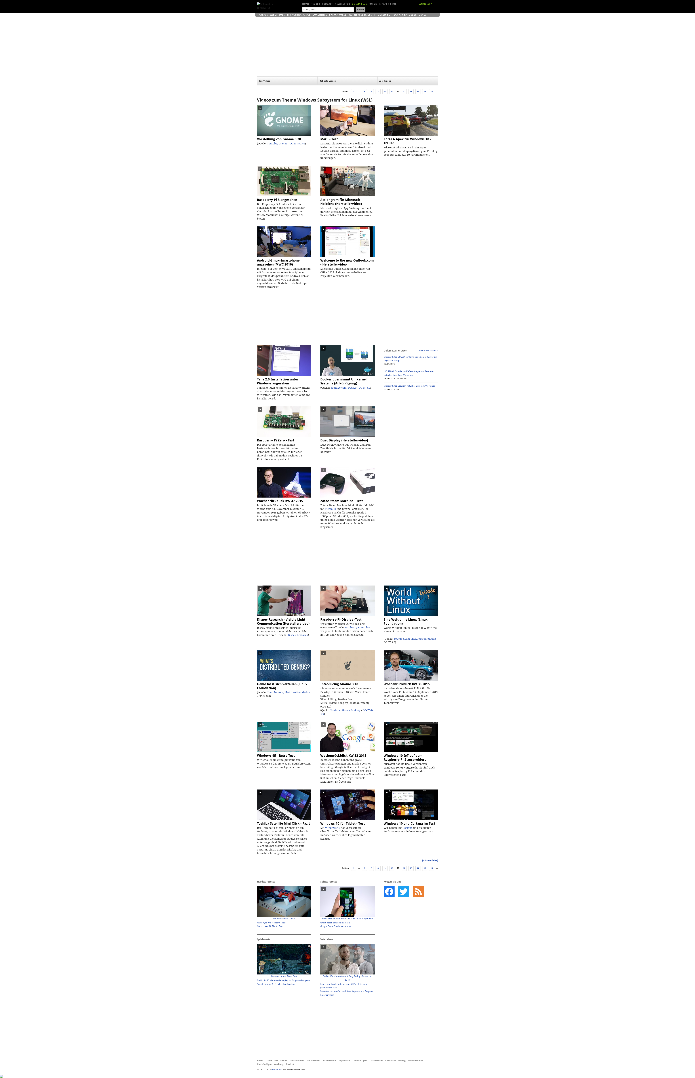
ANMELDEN (426, 4)
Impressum (344, 1060)
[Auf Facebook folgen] (389, 891)
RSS (276, 1060)
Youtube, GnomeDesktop (345, 710)
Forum (373, 4)
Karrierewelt (268, 15)
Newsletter (342, 4)
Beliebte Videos (327, 81)
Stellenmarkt (313, 1060)
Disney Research (298, 635)
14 (418, 91)
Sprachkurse (337, 15)
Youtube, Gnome (277, 143)
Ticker (315, 4)
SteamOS (330, 509)
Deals (422, 15)
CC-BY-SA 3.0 (297, 143)
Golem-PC (384, 15)
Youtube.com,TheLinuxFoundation (415, 638)
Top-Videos (264, 81)
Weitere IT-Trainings (428, 350)
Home (305, 4)
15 (425, 91)
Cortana (407, 827)
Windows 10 (332, 827)
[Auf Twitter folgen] (403, 891)
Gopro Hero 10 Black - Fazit (270, 926)
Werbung (279, 1064)
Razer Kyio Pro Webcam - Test (271, 922)
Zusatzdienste (297, 1060)
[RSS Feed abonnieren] (418, 891)
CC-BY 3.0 (364, 387)
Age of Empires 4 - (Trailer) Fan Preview (276, 984)
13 (411, 91)
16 (432, 91)
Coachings (320, 15)
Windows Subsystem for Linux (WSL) (334, 100)
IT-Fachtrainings (298, 15)
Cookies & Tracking (395, 1060)
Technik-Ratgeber (404, 15)
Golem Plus (359, 4)
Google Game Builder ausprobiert (336, 926)
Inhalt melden (415, 1060)
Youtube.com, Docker (343, 387)
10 (392, 91)
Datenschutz (376, 1060)
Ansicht (290, 1064)
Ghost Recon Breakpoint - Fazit (335, 922)
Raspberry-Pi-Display (357, 627)
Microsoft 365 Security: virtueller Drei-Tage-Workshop (409, 386)
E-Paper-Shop (388, 4)
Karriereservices (360, 15)
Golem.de (276, 1069)
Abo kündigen (264, 1064)
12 (404, 91)
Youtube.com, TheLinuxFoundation (288, 692)
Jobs (282, 15)
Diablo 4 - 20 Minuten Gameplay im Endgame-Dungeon (283, 980)
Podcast (327, 4)
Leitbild (357, 1060)
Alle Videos (385, 81)
